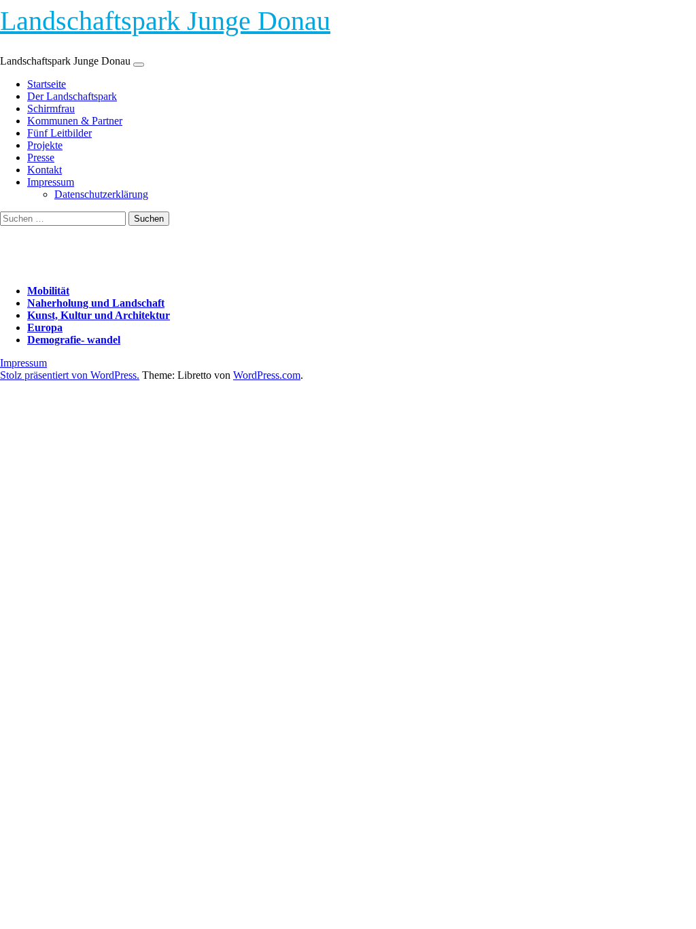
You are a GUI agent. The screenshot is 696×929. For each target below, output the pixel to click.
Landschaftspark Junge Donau (165, 20)
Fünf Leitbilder (59, 133)
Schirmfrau (51, 108)
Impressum (50, 182)
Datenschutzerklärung (101, 194)
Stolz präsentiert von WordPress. (69, 375)
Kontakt (44, 169)
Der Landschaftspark (72, 96)
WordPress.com (266, 375)
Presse (40, 157)
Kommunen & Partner (74, 120)
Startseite (46, 84)
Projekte (45, 145)
